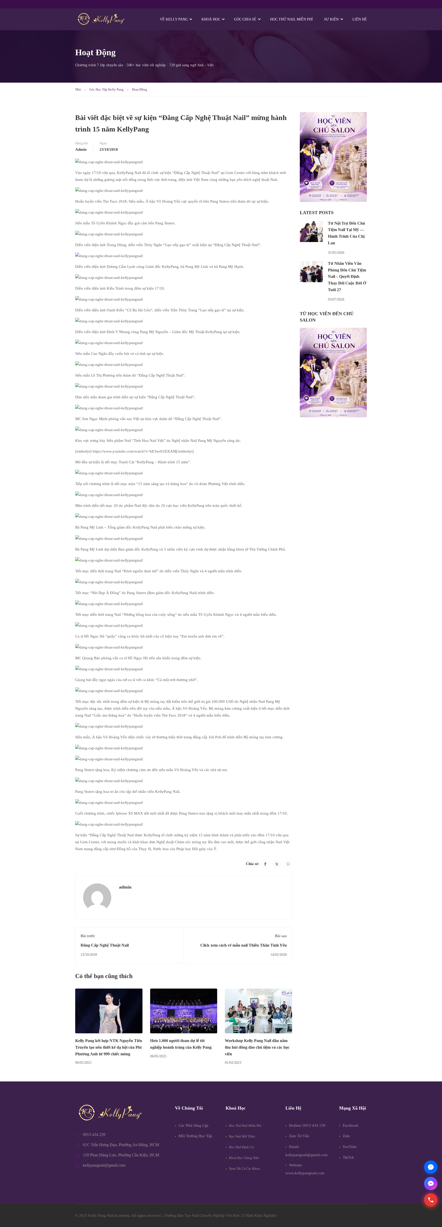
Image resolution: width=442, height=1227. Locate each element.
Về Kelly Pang (174, 19)
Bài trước (88, 936)
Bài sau (281, 936)
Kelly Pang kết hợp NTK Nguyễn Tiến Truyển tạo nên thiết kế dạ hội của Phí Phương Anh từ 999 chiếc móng (108, 1047)
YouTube (349, 1147)
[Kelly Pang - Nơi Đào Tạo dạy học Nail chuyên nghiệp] (100, 19)
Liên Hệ (359, 19)
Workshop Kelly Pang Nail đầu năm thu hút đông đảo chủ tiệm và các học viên (257, 1047)
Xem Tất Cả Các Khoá (244, 1168)
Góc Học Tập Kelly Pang (106, 89)
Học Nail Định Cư (241, 1147)
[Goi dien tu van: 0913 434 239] (430, 1200)
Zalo (346, 1136)
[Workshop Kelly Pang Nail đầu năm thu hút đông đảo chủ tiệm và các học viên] (258, 1011)
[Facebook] (265, 864)
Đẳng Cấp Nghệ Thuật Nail (105, 945)
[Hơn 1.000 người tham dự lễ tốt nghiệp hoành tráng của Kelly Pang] (183, 1011)
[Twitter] (277, 864)
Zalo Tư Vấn (299, 1136)
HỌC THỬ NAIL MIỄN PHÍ (291, 19)
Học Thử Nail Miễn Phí (244, 1125)
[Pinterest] (288, 864)
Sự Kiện (331, 19)
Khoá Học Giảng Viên (243, 1158)
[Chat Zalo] (430, 1167)
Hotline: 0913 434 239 (307, 1125)
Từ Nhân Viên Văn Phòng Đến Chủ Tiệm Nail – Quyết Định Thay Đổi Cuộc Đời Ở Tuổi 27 (347, 276)
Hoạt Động (139, 89)
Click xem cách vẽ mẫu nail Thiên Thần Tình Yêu (243, 945)
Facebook (350, 1125)
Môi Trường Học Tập (195, 1136)
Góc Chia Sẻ (245, 19)
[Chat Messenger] (430, 1183)
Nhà (78, 89)
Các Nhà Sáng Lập (193, 1125)
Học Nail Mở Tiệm (241, 1136)
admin (80, 149)
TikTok (348, 1157)
